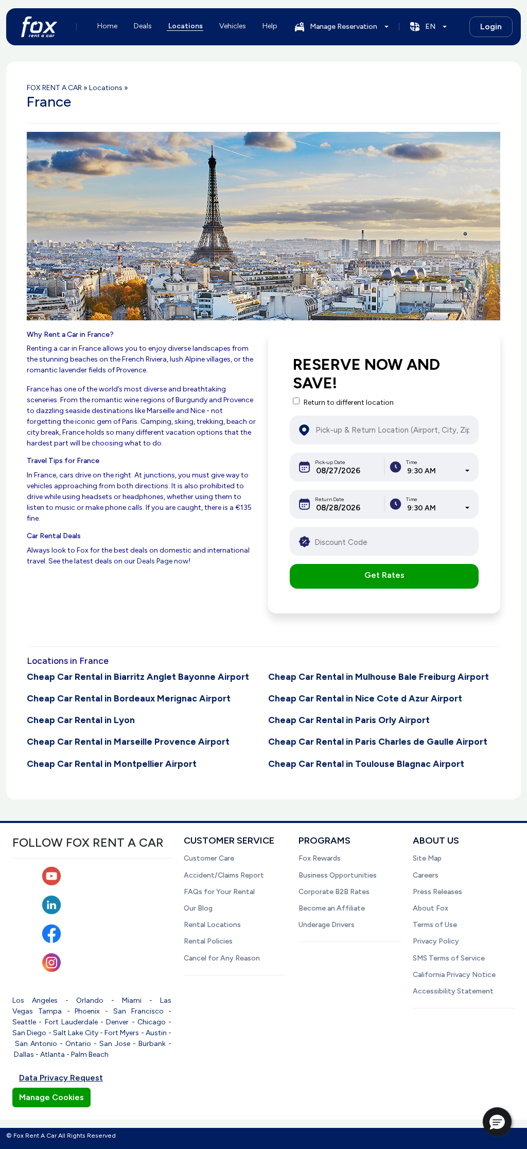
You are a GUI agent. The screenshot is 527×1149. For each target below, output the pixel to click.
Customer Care (209, 858)
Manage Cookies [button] (51, 1097)
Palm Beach (90, 1054)
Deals (143, 26)
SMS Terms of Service (449, 958)
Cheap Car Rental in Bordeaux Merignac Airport (129, 698)
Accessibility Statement (453, 991)
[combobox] (438, 471)
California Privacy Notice (454, 974)
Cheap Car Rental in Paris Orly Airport (349, 719)
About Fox (430, 908)
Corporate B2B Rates (334, 891)
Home (107, 26)
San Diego (29, 1032)
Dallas (24, 1054)
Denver (117, 1022)
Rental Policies (208, 941)
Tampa (50, 1011)
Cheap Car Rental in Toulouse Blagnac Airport (366, 763)
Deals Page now (162, 561)
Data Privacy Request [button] (61, 1078)
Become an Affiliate (331, 908)
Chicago (151, 1022)
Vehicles (232, 26)
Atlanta (52, 1054)
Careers (425, 875)
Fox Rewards (319, 858)
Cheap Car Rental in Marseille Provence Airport (128, 741)
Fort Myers (121, 1032)
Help (269, 26)
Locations (185, 26)
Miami (132, 1000)
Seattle (24, 1022)
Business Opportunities (337, 875)
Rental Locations (212, 924)
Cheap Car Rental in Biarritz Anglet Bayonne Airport (138, 676)
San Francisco (138, 1011)
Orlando (89, 1000)
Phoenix (87, 1011)
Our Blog (198, 908)
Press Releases (437, 891)
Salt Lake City (75, 1032)
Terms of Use (435, 924)
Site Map (427, 858)
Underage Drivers (326, 924)
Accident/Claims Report (224, 875)
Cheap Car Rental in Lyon (81, 719)
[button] (497, 1121)
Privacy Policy (436, 941)
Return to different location (349, 402)
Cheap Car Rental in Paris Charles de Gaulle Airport (377, 741)
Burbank (152, 1043)
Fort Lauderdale (71, 1022)
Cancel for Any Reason (222, 958)
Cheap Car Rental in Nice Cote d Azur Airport (365, 698)
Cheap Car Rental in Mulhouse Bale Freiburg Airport (378, 676)
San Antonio (36, 1043)
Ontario (78, 1043)
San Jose (114, 1043)
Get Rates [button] (384, 575)
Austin (156, 1032)
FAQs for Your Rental (219, 891)
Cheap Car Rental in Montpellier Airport (112, 763)
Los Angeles (35, 1000)
